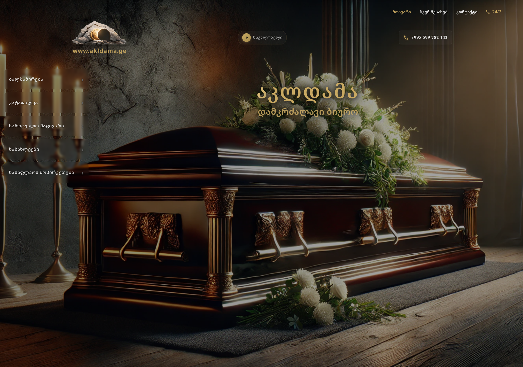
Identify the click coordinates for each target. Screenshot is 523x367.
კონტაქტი (467, 11)
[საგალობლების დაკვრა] (246, 37)
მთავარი (402, 11)
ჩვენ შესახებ (434, 11)
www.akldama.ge (100, 51)
